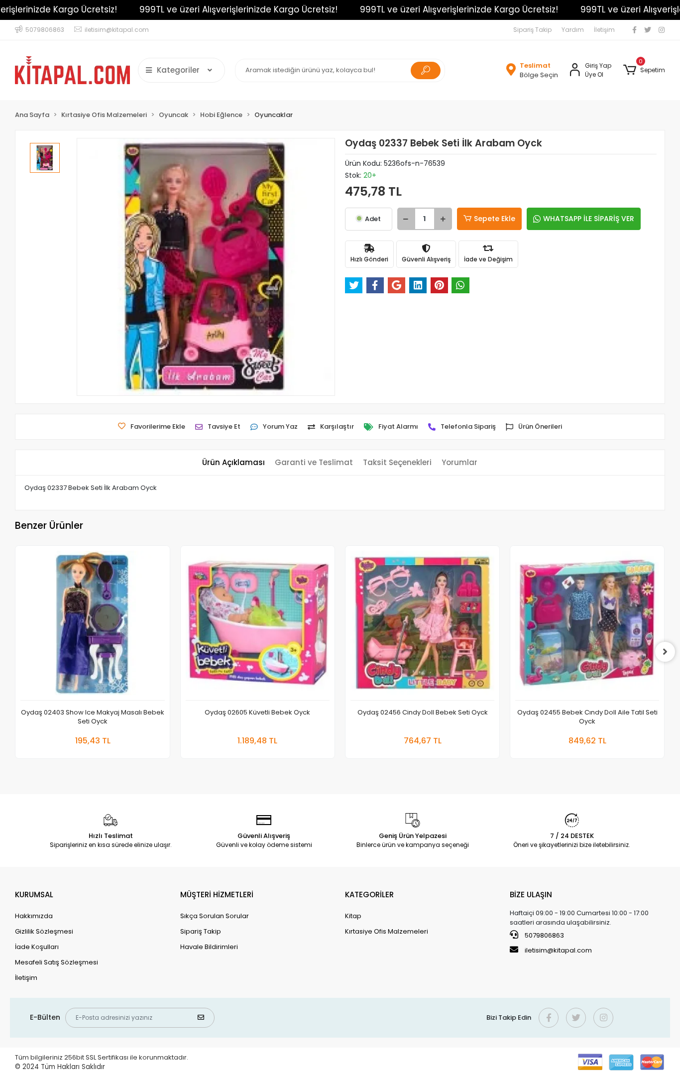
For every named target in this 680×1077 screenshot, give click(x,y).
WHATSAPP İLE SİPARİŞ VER (588, 219)
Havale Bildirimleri (209, 947)
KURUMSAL (34, 894)
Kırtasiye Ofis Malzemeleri (386, 931)
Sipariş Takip (532, 29)
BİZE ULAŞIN (531, 894)
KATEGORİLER (369, 894)
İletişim (604, 29)
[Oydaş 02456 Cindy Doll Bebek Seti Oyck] (422, 625)
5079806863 (543, 935)
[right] (665, 652)
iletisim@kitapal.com (558, 950)
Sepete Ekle (494, 219)
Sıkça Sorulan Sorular (214, 916)
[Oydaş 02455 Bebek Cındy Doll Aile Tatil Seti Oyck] (587, 625)
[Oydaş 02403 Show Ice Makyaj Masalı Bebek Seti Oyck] (92, 625)
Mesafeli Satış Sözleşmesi (56, 962)
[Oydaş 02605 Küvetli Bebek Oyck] (258, 625)
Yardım (573, 29)
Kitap (353, 916)
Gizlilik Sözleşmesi (44, 931)
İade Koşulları (37, 947)
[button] (644, 70)
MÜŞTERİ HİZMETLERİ (216, 894)
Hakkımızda (34, 916)
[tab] (233, 463)
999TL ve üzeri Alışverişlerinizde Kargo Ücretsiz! (238, 9)
